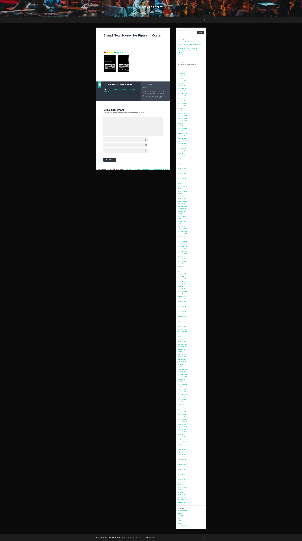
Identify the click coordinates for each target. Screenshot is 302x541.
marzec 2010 (182, 444)
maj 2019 (181, 264)
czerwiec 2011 (183, 419)
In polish (181, 515)
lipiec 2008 (182, 479)
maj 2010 (181, 439)
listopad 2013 (183, 371)
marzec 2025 (182, 108)
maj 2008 (181, 484)
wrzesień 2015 (183, 346)
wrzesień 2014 (183, 359)
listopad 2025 (183, 90)
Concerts (181, 513)
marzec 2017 (182, 319)
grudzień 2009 (183, 452)
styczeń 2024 (183, 138)
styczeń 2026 (183, 85)
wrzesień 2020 (183, 233)
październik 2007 (183, 499)
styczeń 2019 (183, 274)
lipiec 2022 (182, 183)
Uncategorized (183, 525)
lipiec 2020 (182, 239)
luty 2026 (181, 83)
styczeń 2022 (183, 198)
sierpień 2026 (182, 73)
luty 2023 (181, 166)
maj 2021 (181, 218)
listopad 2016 (183, 326)
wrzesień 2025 (183, 96)
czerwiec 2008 (183, 482)
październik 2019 (183, 251)
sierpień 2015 (182, 349)
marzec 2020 (182, 243)
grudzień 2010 (183, 427)
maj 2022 (181, 188)
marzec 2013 (182, 386)
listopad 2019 (183, 248)
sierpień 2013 (182, 379)
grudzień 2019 (183, 246)
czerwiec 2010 (183, 437)
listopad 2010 (183, 429)
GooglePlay (118, 52)
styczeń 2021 (183, 226)
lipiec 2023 (182, 153)
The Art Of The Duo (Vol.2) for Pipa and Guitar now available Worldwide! (155, 92)
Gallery (118, 20)
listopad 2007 (183, 497)
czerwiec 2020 (183, 241)
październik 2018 (183, 281)
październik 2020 (183, 231)
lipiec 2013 (182, 381)
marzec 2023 (182, 163)
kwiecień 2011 (183, 422)
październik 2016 (183, 329)
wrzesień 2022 (183, 178)
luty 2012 (181, 409)
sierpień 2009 (182, 459)
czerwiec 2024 (183, 128)
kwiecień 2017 (183, 316)
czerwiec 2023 (183, 156)
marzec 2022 (182, 193)
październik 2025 (183, 93)
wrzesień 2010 (183, 432)
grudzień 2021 (183, 201)
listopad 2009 (183, 454)
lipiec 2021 (182, 213)
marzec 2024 (182, 136)
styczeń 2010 (183, 449)
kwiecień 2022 (183, 191)
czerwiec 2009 (183, 462)
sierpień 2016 (182, 334)
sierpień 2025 (182, 98)
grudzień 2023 (183, 141)
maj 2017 (181, 314)
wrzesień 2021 (183, 208)
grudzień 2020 (183, 228)
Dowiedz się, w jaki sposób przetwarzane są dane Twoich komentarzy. (147, 170)
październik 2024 (183, 121)
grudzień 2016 (183, 324)
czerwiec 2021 (183, 216)
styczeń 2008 (183, 494)
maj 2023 (181, 158)
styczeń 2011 (183, 424)
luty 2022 (181, 196)
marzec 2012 (182, 407)
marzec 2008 (182, 489)
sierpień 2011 (182, 417)
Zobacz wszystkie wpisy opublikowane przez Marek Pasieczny (120, 91)
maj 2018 (181, 294)
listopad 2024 (183, 118)
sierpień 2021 (182, 211)
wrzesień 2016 (183, 331)
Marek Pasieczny (151, 7)
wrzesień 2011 (183, 414)
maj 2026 (181, 78)
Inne (146, 87)
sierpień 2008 (182, 477)
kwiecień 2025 (183, 106)
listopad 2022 (183, 173)
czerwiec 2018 (183, 291)
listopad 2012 (183, 391)
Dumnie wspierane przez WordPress (108, 537)
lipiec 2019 (182, 259)
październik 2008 (183, 474)
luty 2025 (181, 111)
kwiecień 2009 (183, 464)
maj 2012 (181, 402)
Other (180, 523)
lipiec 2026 (182, 75)
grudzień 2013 (183, 369)
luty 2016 (181, 339)
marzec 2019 (182, 269)
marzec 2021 (182, 221)
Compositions (183, 510)
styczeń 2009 (183, 469)
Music (127, 20)
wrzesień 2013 (183, 376)
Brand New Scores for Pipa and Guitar (132, 35)
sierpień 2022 (182, 181)
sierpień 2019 (182, 256)
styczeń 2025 (183, 113)
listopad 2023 (183, 143)
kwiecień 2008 (183, 487)
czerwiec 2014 (183, 361)
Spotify (124, 52)
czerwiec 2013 (183, 384)
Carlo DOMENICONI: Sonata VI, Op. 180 (189, 48)
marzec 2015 (182, 351)
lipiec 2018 (182, 289)
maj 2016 (181, 336)
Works (144, 20)
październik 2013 (183, 374)
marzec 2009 (182, 467)
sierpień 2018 (182, 286)
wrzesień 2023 (183, 148)
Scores (135, 20)
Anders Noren (150, 537)
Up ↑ (204, 537)
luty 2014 (181, 366)
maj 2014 (181, 364)
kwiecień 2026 (183, 80)
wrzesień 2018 (183, 284)
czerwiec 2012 (183, 399)
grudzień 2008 (183, 472)
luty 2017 (181, 321)
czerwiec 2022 (183, 186)
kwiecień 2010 (183, 442)
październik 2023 (183, 146)
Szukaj (204, 20)
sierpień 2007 (182, 502)
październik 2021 (183, 206)
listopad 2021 (183, 203)
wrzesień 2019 (183, 254)
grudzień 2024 (183, 116)
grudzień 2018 (183, 276)
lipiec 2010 (182, 434)
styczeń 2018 (183, 301)
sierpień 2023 (182, 151)
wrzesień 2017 (183, 306)
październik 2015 (183, 344)
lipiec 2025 (182, 101)
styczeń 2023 (183, 168)
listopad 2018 (183, 279)
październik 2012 (183, 394)
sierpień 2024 (182, 123)
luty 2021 (181, 223)
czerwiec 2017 (183, 311)
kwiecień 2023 (183, 161)
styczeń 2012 (183, 412)
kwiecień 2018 (183, 296)
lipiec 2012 (182, 397)
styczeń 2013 (183, 389)
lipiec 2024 (182, 126)
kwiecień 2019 (183, 266)
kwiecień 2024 (183, 133)
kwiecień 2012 (183, 404)
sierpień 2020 (182, 236)
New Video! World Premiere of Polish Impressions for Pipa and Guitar (155, 97)
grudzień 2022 (183, 171)
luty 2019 (181, 271)
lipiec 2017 (182, 309)
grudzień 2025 (183, 88)
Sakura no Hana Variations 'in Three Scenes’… (191, 42)
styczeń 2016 (183, 341)
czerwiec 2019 (183, 261)
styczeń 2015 (183, 354)
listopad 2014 (183, 356)
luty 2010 (181, 447)
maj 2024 (181, 131)
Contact (101, 20)
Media (180, 520)
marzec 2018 (182, 299)
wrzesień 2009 (183, 457)
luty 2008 (181, 492)
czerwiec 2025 (183, 103)
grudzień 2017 (183, 304)
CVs (109, 20)
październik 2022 (183, 176)
